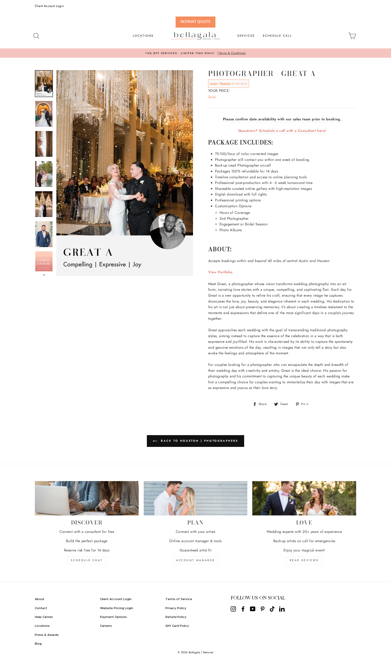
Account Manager (195, 560)
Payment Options (113, 617)
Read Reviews (304, 560)
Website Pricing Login (116, 608)
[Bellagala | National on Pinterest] (262, 609)
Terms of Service (178, 599)
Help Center (44, 617)
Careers (106, 625)
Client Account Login (49, 6)
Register (225, 83)
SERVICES (246, 35)
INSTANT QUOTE (195, 21)
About (39, 599)
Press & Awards (47, 635)
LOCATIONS (143, 35)
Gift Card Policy (177, 625)
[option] (195, 53)
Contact (41, 608)
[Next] (44, 273)
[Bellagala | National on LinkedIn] (282, 609)
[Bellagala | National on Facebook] (243, 609)
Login (213, 83)
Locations (42, 625)
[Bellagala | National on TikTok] (272, 609)
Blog (38, 643)
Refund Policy (175, 617)
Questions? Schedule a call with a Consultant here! (282, 130)
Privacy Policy (175, 608)
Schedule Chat (87, 560)
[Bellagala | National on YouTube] (252, 609)
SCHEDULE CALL (277, 35)
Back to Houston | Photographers (198, 441)
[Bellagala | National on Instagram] (233, 609)
